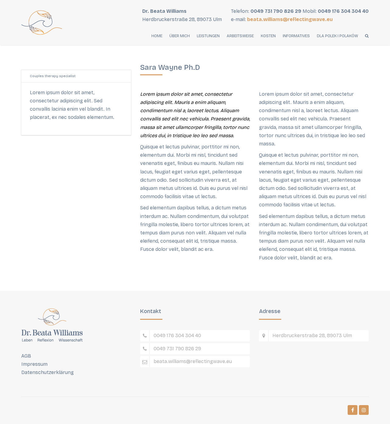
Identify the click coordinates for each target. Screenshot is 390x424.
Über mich (179, 36)
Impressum (34, 364)
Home (156, 36)
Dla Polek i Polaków (337, 36)
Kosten (268, 36)
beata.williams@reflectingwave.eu (290, 19)
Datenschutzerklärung (47, 372)
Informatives (296, 36)
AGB (26, 356)
